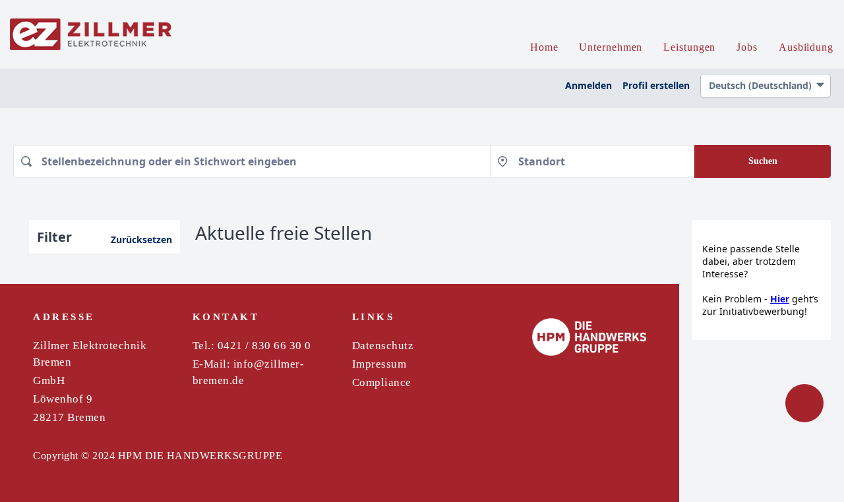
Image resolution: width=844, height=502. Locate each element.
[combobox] (251, 161)
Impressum (379, 364)
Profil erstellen (656, 85)
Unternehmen (610, 47)
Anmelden (588, 85)
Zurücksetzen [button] (141, 239)
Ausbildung (806, 47)
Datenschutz (383, 345)
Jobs (747, 47)
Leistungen (689, 47)
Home (544, 47)
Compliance (381, 382)
